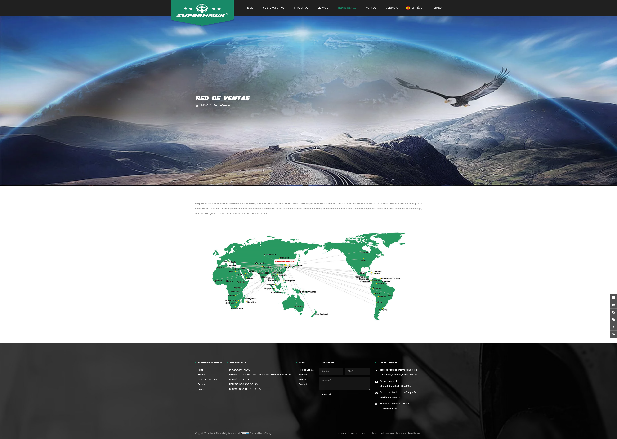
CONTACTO (392, 8)
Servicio (303, 375)
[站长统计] (245, 433)
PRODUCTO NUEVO (239, 370)
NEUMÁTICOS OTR (239, 380)
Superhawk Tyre (346, 433)
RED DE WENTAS (347, 8)
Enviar (324, 395)
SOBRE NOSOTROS (273, 8)
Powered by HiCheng (260, 433)
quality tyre (414, 433)
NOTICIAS (371, 8)
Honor (201, 389)
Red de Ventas (222, 105)
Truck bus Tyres (386, 433)
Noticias (303, 380)
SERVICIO (323, 8)
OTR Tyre (360, 433)
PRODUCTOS (301, 8)
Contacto (303, 384)
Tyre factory (402, 433)
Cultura (201, 384)
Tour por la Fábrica (207, 380)
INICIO (250, 8)
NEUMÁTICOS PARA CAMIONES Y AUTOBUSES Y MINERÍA (260, 375)
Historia (201, 375)
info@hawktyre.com (390, 397)
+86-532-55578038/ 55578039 (395, 386)
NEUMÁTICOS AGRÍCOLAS (243, 384)
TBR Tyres (372, 433)
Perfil (200, 370)
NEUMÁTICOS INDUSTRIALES (245, 389)
